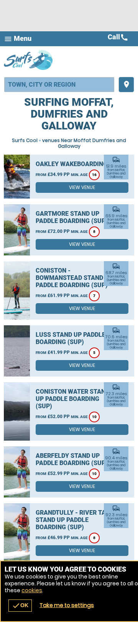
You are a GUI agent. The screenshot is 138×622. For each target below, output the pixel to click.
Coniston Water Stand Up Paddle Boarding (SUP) (72, 399)
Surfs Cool (25, 140)
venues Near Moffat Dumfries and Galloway (84, 143)
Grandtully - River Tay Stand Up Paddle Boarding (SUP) (72, 520)
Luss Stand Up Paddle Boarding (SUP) (70, 338)
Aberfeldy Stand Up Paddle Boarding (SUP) (72, 459)
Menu (17, 38)
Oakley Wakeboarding (71, 164)
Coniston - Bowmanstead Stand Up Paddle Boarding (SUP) (74, 278)
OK (20, 605)
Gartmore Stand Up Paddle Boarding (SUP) (72, 217)
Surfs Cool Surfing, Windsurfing (29, 59)
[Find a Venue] (59, 84)
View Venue (82, 187)
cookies (31, 590)
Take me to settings (66, 605)
